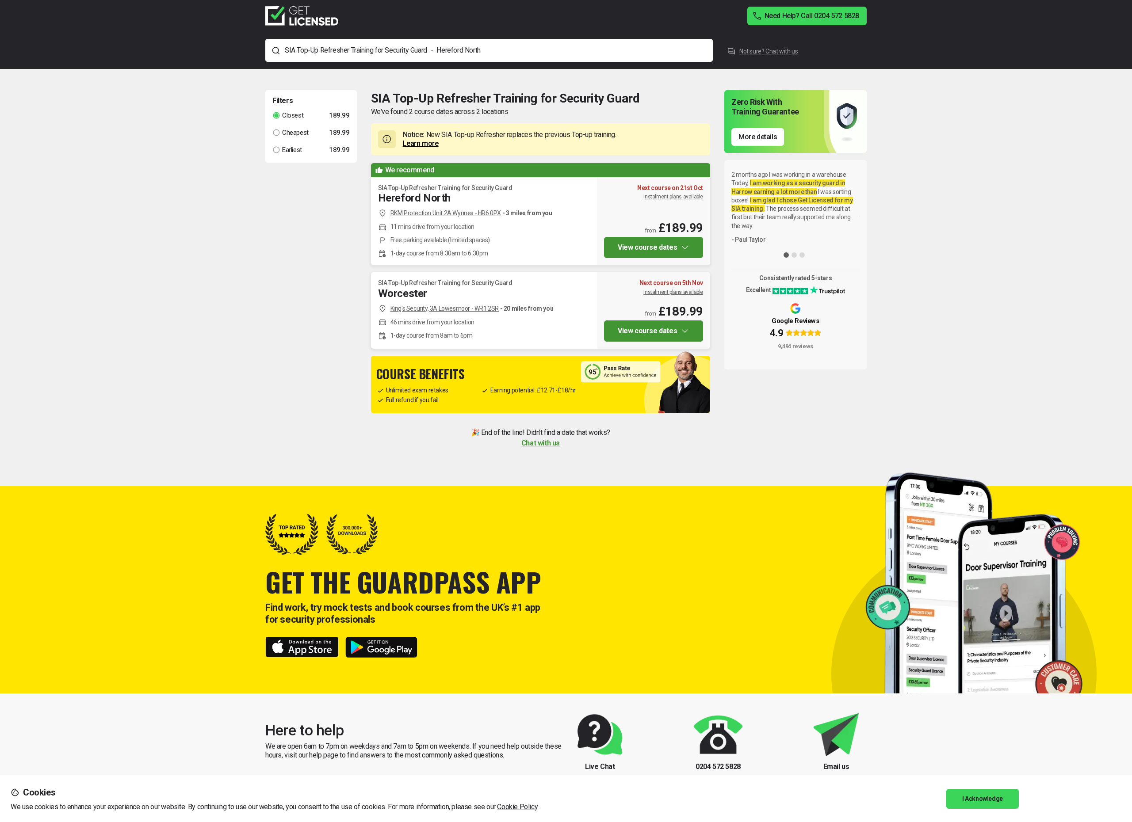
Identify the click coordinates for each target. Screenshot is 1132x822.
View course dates (647, 247)
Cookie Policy (517, 807)
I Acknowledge (982, 798)
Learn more (421, 143)
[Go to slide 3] (802, 255)
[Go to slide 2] (794, 255)
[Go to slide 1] (786, 255)
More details (757, 137)
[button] (311, 115)
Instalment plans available (673, 196)
